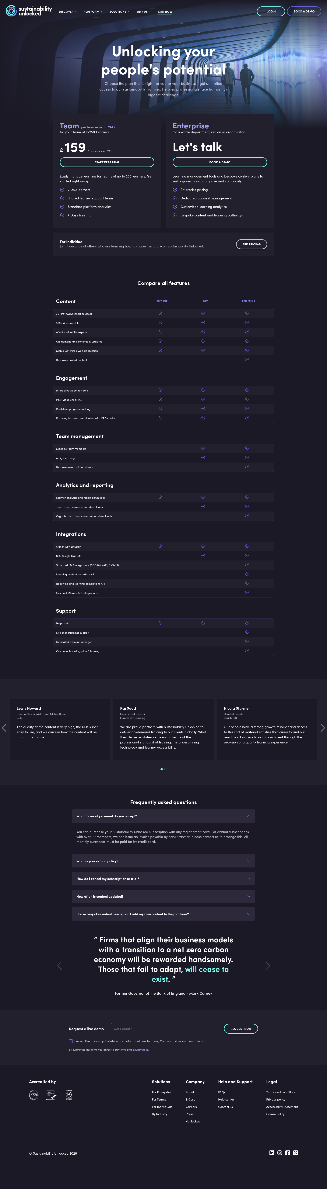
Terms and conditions (281, 1092)
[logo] (29, 11)
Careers (191, 1107)
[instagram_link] (279, 1153)
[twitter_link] (295, 1153)
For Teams (159, 1099)
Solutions (118, 11)
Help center (226, 1099)
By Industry (159, 1114)
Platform (91, 11)
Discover (66, 11)
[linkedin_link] (271, 1153)
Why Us (142, 11)
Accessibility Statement (282, 1107)
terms (122, 1049)
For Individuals (162, 1107)
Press (189, 1114)
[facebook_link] (287, 1153)
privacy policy (141, 1049)
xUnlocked (193, 1121)
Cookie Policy (275, 1114)
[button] (163, 816)
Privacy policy (275, 1099)
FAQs (221, 1092)
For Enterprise (161, 1092)
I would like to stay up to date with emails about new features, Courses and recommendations (138, 1041)
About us (192, 1092)
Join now (165, 11)
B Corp (190, 1099)
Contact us (225, 1107)
